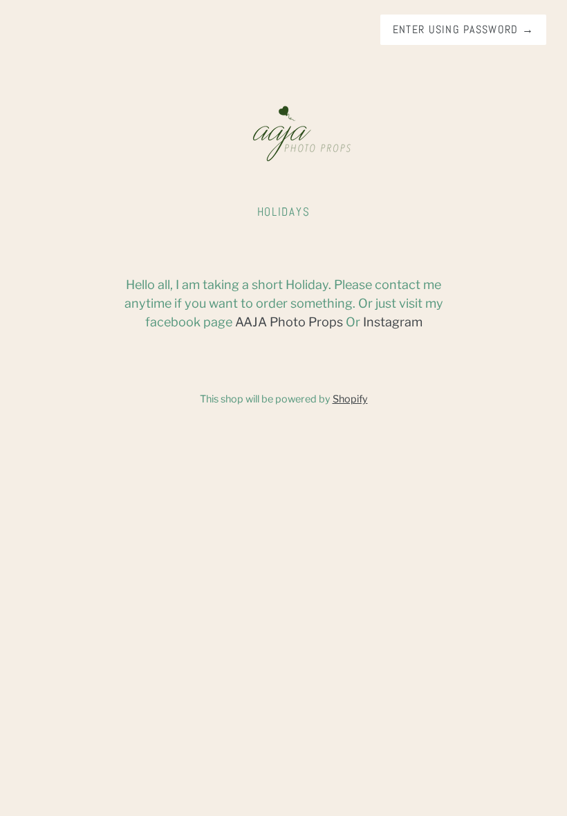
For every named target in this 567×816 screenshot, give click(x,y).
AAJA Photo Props (289, 322)
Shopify (350, 399)
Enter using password (463, 29)
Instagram (392, 322)
